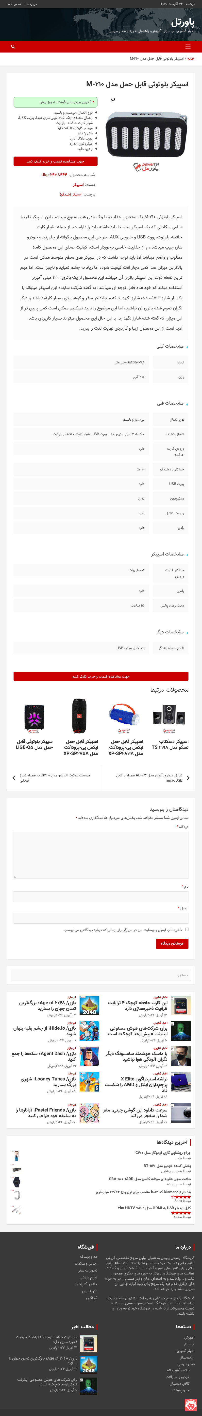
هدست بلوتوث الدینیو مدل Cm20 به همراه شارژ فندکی (55, 778)
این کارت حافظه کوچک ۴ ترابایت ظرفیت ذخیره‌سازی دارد (138, 1006)
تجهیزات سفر (87, 1270)
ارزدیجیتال (187, 1357)
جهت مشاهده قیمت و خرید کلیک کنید (55, 161)
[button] (112, 99)
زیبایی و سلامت (86, 1263)
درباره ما (32, 4)
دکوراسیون (89, 1291)
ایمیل (183, 908)
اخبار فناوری (160, 998)
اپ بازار (71, 998)
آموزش (189, 1337)
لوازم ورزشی (88, 1277)
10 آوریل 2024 (158, 1040)
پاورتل (183, 22)
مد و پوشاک (88, 1256)
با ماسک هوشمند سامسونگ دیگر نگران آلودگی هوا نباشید (137, 1056)
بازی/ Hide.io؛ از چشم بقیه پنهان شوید (44, 1031)
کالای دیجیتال (180, 1383)
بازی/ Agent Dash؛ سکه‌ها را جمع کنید (44, 1056)
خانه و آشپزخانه (86, 1284)
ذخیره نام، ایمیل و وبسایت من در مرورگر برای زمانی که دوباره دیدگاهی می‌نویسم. (123, 930)
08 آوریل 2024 (157, 1097)
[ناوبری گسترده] (188, 47)
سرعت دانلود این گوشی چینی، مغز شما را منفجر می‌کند (135, 1113)
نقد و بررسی (186, 1364)
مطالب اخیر (82, 1327)
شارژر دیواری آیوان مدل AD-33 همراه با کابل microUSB (149, 778)
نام (185, 886)
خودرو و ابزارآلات (178, 1377)
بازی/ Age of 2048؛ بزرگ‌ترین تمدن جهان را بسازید (47, 1006)
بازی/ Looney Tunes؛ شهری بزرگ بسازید (48, 1082)
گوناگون (91, 1298)
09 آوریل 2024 (158, 1066)
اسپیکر (78, 185)
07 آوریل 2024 (157, 1122)
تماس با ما (14, 4)
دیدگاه (182, 827)
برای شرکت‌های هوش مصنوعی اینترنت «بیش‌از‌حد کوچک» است (138, 1031)
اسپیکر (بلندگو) (71, 194)
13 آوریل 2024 (157, 1015)
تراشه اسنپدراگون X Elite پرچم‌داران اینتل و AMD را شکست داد (136, 1085)
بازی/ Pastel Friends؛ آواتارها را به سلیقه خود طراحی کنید (46, 1113)
